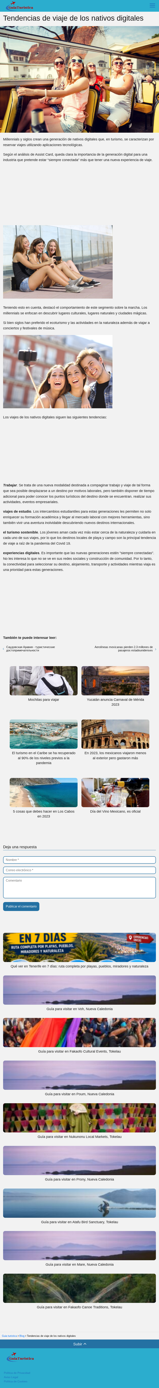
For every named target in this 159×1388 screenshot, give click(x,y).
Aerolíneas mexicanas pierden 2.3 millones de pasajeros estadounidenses (124, 648)
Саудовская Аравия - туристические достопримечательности (30, 648)
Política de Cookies (15, 1381)
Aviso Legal (11, 1377)
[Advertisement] (79, 194)
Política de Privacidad (17, 1372)
